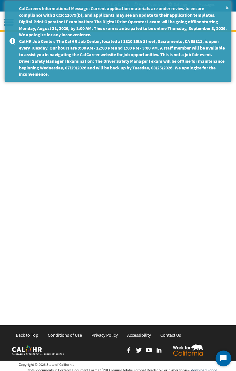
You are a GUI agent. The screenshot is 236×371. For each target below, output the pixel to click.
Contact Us (170, 335)
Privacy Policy (105, 335)
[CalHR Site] (38, 350)
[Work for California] (188, 350)
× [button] (227, 7)
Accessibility (139, 335)
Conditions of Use (65, 335)
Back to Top (27, 335)
